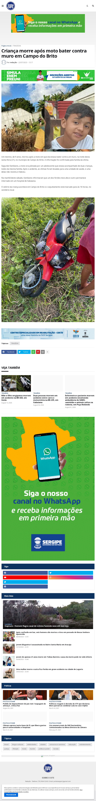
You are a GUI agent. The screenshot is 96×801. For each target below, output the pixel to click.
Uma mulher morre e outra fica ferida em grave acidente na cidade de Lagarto (49, 669)
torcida (56, 749)
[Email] (43, 352)
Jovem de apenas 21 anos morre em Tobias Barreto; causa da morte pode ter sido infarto (54, 657)
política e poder (44, 749)
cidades (43, 744)
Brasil (6, 744)
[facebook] (25, 573)
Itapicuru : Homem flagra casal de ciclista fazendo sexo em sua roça (36, 626)
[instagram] (70, 577)
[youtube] (25, 577)
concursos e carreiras (57, 744)
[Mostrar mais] (47, 352)
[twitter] (70, 573)
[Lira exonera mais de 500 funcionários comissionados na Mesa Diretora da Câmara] (71, 717)
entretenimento (85, 744)
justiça (6, 749)
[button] (2, 6)
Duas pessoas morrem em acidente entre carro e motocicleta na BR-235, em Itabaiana (45, 399)
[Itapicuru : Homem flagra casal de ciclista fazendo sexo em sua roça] (48, 614)
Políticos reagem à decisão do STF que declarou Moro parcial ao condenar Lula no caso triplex (69, 705)
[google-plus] (70, 582)
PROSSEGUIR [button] (11, 795)
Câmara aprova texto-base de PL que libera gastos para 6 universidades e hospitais (24, 726)
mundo (32, 749)
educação (72, 744)
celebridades (31, 744)
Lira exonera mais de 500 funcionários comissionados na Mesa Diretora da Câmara (68, 726)
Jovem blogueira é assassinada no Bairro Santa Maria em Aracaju (43, 645)
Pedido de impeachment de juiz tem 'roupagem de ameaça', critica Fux (24, 705)
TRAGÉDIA (17, 46)
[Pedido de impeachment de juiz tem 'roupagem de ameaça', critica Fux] (25, 695)
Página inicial (6, 46)
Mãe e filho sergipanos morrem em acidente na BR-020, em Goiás (16, 398)
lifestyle (15, 749)
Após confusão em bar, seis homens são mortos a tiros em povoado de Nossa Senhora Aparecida (53, 633)
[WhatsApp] (33, 352)
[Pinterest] (38, 352)
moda (24, 749)
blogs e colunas (17, 744)
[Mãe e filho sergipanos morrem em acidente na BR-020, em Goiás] (16, 383)
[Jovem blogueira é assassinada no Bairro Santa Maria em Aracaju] (9, 649)
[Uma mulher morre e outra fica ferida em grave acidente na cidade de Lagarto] (9, 673)
